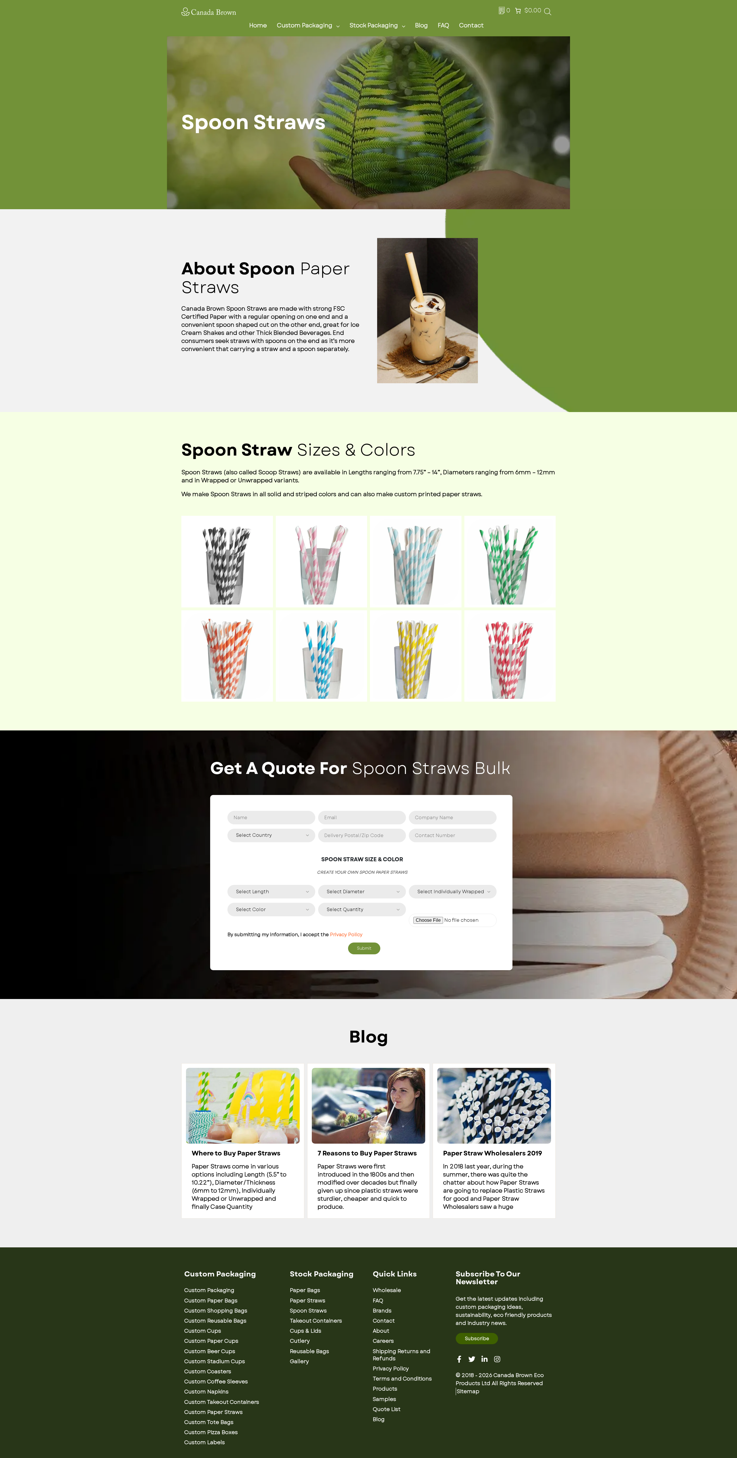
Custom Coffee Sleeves (216, 1381)
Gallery (299, 1361)
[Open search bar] (547, 13)
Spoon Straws (308, 1311)
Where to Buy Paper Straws (236, 1153)
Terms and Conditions (402, 1379)
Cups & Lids (305, 1331)
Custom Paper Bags (211, 1300)
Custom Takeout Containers (221, 1402)
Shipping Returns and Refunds (401, 1355)
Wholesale (387, 1290)
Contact (471, 25)
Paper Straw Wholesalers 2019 (492, 1153)
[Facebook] (459, 1359)
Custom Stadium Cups (214, 1361)
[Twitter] (471, 1359)
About (381, 1331)
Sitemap (468, 1391)
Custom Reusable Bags (215, 1321)
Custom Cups (202, 1331)
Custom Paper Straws (213, 1412)
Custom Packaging (304, 25)
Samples (384, 1399)
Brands (382, 1311)
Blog (421, 25)
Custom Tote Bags (208, 1422)
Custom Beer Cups (209, 1351)
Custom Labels (204, 1442)
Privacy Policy (346, 934)
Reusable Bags (309, 1351)
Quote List (386, 1409)
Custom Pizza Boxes (211, 1432)
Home (258, 25)
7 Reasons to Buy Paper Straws (367, 1153)
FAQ (443, 25)
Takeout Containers (316, 1321)
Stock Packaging (373, 25)
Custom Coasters (207, 1371)
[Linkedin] (484, 1359)
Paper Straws (307, 1300)
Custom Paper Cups (211, 1341)
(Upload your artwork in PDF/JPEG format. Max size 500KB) (451, 907)
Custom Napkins (206, 1391)
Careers (383, 1341)
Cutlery (300, 1341)
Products (385, 1389)
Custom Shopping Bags (215, 1311)
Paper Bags (305, 1290)
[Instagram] (497, 1359)
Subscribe (477, 1338)
